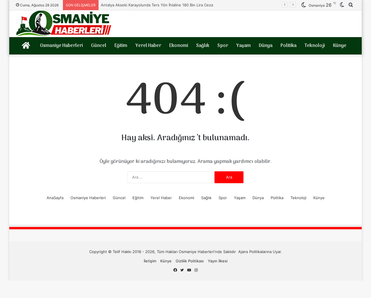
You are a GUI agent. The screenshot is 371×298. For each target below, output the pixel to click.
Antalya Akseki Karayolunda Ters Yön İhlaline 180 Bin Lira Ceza (157, 5)
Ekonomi (178, 46)
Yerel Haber (148, 46)
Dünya (265, 46)
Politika (289, 46)
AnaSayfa (55, 197)
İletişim (150, 261)
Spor (222, 46)
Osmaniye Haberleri (61, 46)
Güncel (98, 46)
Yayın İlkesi (218, 261)
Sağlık (202, 46)
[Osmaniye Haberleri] (64, 24)
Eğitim (120, 46)
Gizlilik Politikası (190, 261)
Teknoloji (315, 46)
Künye (339, 46)
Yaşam (243, 46)
